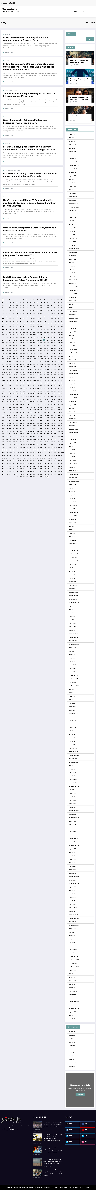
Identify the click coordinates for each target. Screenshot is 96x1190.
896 (51, 431)
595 (7, 388)
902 (10, 434)
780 (24, 415)
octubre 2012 (73, 641)
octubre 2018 (73, 398)
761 (20, 412)
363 (13, 353)
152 (31, 321)
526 (17, 378)
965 (41, 442)
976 (17, 445)
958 (17, 442)
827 (62, 420)
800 (31, 418)
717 (55, 404)
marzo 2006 (72, 866)
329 (20, 348)
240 (24, 335)
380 (10, 356)
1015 (27, 450)
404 (31, 359)
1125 (34, 466)
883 (7, 431)
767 (41, 412)
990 (3, 447)
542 (10, 380)
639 (34, 394)
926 (31, 436)
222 (24, 332)
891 (34, 431)
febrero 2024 (73, 238)
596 (10, 388)
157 (48, 321)
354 (44, 351)
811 (6, 420)
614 (10, 391)
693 (34, 402)
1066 (17, 458)
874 (38, 428)
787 (48, 415)
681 (55, 399)
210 (44, 329)
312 (24, 345)
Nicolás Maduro (16, 170)
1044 (3, 455)
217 (7, 332)
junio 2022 (72, 308)
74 (10, 311)
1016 (31, 450)
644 (51, 394)
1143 (34, 469)
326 (10, 348)
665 (62, 396)
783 (34, 415)
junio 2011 (71, 693)
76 (17, 311)
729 (34, 407)
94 (17, 313)
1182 (44, 474)
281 (41, 340)
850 (17, 426)
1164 (44, 471)
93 (13, 313)
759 (13, 412)
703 (7, 404)
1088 (31, 461)
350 (31, 351)
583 (27, 386)
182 (10, 327)
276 (24, 340)
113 (20, 316)
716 (51, 404)
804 (44, 418)
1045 (7, 455)
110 (10, 316)
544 (17, 380)
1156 (17, 471)
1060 (58, 455)
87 (55, 311)
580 (17, 386)
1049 (20, 455)
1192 (31, 477)
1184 (51, 474)
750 (44, 410)
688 (17, 402)
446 (51, 364)
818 (31, 420)
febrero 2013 (72, 627)
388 (38, 356)
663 (55, 396)
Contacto (82, 11)
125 (62, 316)
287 (62, 340)
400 (17, 359)
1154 (10, 471)
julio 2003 (71, 974)
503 (62, 372)
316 (38, 345)
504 (3, 375)
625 (48, 391)
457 (27, 367)
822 (44, 420)
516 (44, 375)
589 (48, 386)
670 (17, 399)
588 (44, 386)
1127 (41, 466)
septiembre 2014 (74, 561)
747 (34, 410)
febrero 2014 (73, 585)
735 (55, 407)
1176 (24, 474)
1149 (55, 469)
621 (34, 391)
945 (34, 439)
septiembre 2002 (74, 1008)
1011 (13, 450)
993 (13, 447)
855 (34, 426)
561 (13, 383)
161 (61, 321)
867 (13, 428)
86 (51, 311)
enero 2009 (72, 783)
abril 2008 (72, 797)
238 (17, 335)
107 (62, 313)
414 (3, 361)
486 (3, 372)
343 (7, 351)
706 (17, 404)
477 (34, 369)
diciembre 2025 (73, 162)
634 (17, 394)
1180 (38, 474)
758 (10, 412)
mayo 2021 (72, 342)
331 (27, 348)
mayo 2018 (72, 412)
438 (24, 364)
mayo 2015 (72, 533)
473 (20, 369)
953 (62, 439)
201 (13, 329)
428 (51, 361)
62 (30, 308)
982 (38, 445)
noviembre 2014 (74, 554)
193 (48, 327)
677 (41, 399)
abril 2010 (72, 741)
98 (30, 313)
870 (24, 428)
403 (27, 359)
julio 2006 (72, 852)
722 (10, 407)
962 (31, 442)
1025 (62, 450)
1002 (44, 447)
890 (31, 431)
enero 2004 (72, 953)
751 (48, 410)
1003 (48, 447)
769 (48, 412)
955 (7, 442)
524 (10, 378)
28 (37, 302)
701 (62, 402)
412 (58, 359)
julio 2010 (71, 731)
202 (17, 329)
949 (48, 439)
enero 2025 (72, 200)
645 (55, 394)
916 (58, 434)
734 (51, 407)
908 (31, 434)
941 (20, 439)
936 (3, 439)
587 (41, 386)
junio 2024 (72, 224)
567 (34, 383)
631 (7, 394)
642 (44, 394)
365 (20, 353)
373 (48, 353)
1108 (38, 463)
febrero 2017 (73, 464)
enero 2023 (72, 283)
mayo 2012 (72, 658)
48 (44, 305)
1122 (24, 466)
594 (3, 388)
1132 (58, 466)
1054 (38, 455)
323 (62, 345)
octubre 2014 (73, 557)
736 (58, 407)
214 (58, 329)
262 (38, 337)
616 (17, 391)
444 (44, 364)
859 (48, 426)
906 (24, 434)
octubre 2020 (73, 349)
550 (38, 380)
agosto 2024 (72, 217)
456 (24, 367)
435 (13, 364)
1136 (10, 469)
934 (58, 436)
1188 (17, 477)
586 (38, 386)
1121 (20, 466)
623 (41, 391)
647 (62, 394)
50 (51, 305)
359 (62, 351)
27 (34, 302)
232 (58, 332)
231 (55, 332)
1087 (27, 461)
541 (7, 380)
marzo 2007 (72, 828)
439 (27, 364)
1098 (3, 463)
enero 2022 (72, 315)
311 (20, 345)
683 (62, 399)
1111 (48, 463)
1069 (27, 458)
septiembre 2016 (74, 481)
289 (7, 343)
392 (51, 356)
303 (55, 343)
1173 (13, 474)
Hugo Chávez (8, 170)
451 (7, 367)
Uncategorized (73, 1063)
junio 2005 (72, 894)
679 (48, 399)
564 (24, 383)
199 (7, 329)
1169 (62, 471)
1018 (38, 450)
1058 (51, 455)
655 (27, 396)
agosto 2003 (72, 970)
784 (38, 415)
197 (62, 327)
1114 (58, 463)
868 (17, 428)
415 (7, 361)
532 (38, 378)
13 (47, 300)
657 (34, 396)
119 (41, 316)
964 (38, 442)
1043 (62, 453)
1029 (13, 453)
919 (7, 436)
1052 (31, 455)
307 (7, 345)
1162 (38, 471)
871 (27, 428)
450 (3, 367)
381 (13, 356)
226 (38, 332)
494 (31, 372)
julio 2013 (71, 609)
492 (24, 372)
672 (24, 399)
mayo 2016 (72, 495)
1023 (55, 450)
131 (20, 319)
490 (17, 372)
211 (48, 329)
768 (44, 412)
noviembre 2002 (74, 1001)
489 (13, 372)
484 (58, 369)
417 (13, 361)
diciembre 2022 (73, 287)
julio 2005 (72, 890)
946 (38, 439)
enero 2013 (72, 630)
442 (38, 364)
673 (27, 399)
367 (27, 353)
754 (58, 410)
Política (71, 1059)
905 (20, 434)
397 (7, 359)
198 (3, 329)
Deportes (72, 1042)
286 (58, 340)
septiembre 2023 (74, 255)
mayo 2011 (72, 696)
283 (48, 340)
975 (13, 445)
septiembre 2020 (74, 353)
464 (51, 367)
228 (44, 332)
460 (38, 367)
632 (10, 394)
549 (34, 380)
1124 (31, 466)
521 (62, 375)
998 (31, 447)
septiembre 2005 (74, 883)
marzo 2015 (72, 540)
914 (51, 434)
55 (6, 308)
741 (13, 410)
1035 (34, 453)
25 (27, 302)
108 (3, 316)
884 (10, 431)
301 (48, 343)
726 (24, 407)
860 (51, 426)
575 (62, 383)
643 (48, 394)
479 (41, 369)
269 (62, 337)
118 (37, 316)
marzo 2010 (72, 745)
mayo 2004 (72, 939)
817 (27, 420)
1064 (10, 458)
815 (20, 420)
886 (17, 431)
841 (48, 423)
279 (34, 340)
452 (10, 367)
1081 (7, 461)
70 (58, 308)
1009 (7, 450)
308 (10, 345)
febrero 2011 (72, 707)
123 (55, 316)
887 (20, 431)
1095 (55, 461)
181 (6, 327)
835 (27, 423)
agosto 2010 (72, 727)
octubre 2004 (73, 922)
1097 (62, 461)
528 (24, 378)
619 (27, 391)
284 (51, 340)
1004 (51, 447)
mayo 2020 (72, 360)
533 (41, 378)
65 (41, 308)
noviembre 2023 (74, 249)
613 (7, 391)
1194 (38, 477)
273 (13, 340)
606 (44, 388)
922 (17, 436)
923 (20, 436)
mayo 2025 (72, 186)
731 (41, 407)
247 (48, 335)
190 (38, 327)
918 (3, 436)
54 (3, 308)
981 (34, 445)
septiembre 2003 (74, 967)
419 (20, 361)
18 (2, 302)
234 (3, 335)
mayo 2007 (72, 824)
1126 (38, 466)
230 (51, 332)
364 (17, 353)
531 (34, 378)
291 (13, 343)
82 (37, 311)
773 (62, 412)
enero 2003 (72, 994)
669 (13, 399)
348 (24, 351)
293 (20, 343)
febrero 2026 (73, 155)
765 (34, 412)
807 (55, 418)
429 (55, 361)
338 (51, 348)
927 (34, 436)
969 (55, 442)
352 (38, 351)
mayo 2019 (72, 384)
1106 (31, 463)
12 (44, 300)
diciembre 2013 (73, 592)
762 (24, 412)
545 (20, 380)
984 (44, 445)
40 (17, 305)
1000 (38, 447)
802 (38, 418)
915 (55, 434)
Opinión (71, 1052)
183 (13, 327)
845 (62, 423)
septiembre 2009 (74, 762)
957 (13, 442)
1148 (51, 469)
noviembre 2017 (73, 432)
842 (51, 423)
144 (3, 321)
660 (44, 396)
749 (41, 410)
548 (31, 380)
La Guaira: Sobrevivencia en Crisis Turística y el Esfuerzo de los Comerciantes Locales (53, 1161)
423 (34, 361)
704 (10, 404)
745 (27, 410)
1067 (20, 458)
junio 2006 (72, 856)
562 (17, 383)
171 (34, 324)
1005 (55, 447)
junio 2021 (72, 339)
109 (7, 316)
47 (41, 305)
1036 (38, 453)
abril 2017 (72, 457)
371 (41, 353)
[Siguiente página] (47, 476)
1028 (10, 453)
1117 (7, 466)
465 (55, 367)
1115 (62, 463)
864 (3, 428)
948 (44, 439)
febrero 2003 (73, 991)
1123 (27, 466)
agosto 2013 (72, 606)
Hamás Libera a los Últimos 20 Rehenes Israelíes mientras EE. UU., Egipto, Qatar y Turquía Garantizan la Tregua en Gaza (29, 203)
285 (55, 340)
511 (27, 375)
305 (62, 343)
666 (3, 399)
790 (58, 415)
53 (61, 305)
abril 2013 (72, 620)
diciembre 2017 (73, 429)
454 (17, 367)
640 (38, 394)
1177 (27, 474)
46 (37, 305)
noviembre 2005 (74, 877)
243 (34, 335)
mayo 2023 (72, 269)
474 (24, 369)
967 (48, 442)
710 (31, 404)
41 (20, 305)
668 (10, 399)
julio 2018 (71, 408)
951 (55, 439)
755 (62, 410)
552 (44, 380)
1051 (27, 455)
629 (62, 391)
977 (20, 445)
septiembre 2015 (74, 519)
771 (55, 412)
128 (10, 319)
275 (20, 340)
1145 (41, 469)
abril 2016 (72, 498)
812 (10, 420)
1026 (3, 453)
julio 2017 (71, 446)
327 (13, 348)
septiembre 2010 (74, 724)
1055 (41, 455)
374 (51, 353)
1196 (44, 477)
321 (55, 345)
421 (27, 361)
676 (38, 399)
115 (27, 316)
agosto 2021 (72, 332)
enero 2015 (72, 547)
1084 (17, 461)
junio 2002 (72, 1019)
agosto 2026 (72, 134)
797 (20, 418)
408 (44, 359)
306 (3, 345)
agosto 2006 (72, 849)
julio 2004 (72, 932)
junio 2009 (72, 769)
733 (48, 407)
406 (38, 359)
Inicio (75, 11)
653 (20, 396)
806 (51, 418)
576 (3, 386)
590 (51, 386)
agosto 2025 (72, 176)
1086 (24, 461)
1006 (58, 447)
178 (58, 324)
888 (24, 431)
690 (24, 402)
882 (3, 431)
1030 (17, 453)
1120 (17, 466)
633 (13, 394)
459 (34, 367)
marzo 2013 (72, 623)
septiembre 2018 (74, 401)
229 (48, 332)
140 (51, 319)
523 (7, 378)
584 (31, 386)
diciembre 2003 (73, 956)
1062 (3, 458)
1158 (24, 471)
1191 (27, 477)
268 (58, 337)
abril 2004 (72, 942)
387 (34, 356)
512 (31, 375)
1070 (31, 458)
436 (17, 364)
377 (62, 353)
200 (10, 329)
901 (7, 434)
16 (58, 300)
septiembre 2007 (74, 818)
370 (38, 353)
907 (27, 434)
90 (3, 313)
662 (51, 396)
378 (3, 356)
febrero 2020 (73, 370)
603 (34, 388)
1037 (41, 453)
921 (13, 436)
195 (55, 327)
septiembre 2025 (74, 172)
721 (7, 407)
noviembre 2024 (74, 207)
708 (24, 404)
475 (27, 369)
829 (7, 423)
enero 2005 (72, 911)
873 (34, 428)
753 (55, 410)
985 (48, 445)
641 (41, 394)
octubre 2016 (73, 478)
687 (13, 402)
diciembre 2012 (73, 634)
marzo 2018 (72, 419)
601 (27, 388)
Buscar (71, 34)
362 (10, 353)
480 (44, 369)
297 (34, 343)
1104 (24, 463)
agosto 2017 (72, 443)
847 (7, 426)
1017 (34, 450)
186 (24, 327)
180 (3, 327)
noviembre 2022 (74, 290)
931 (48, 436)
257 (20, 337)
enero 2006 (72, 873)
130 (17, 319)
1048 (17, 455)
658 (38, 396)
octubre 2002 (73, 1005)
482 (51, 369)
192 (44, 327)
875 (41, 428)
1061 (62, 455)
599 (20, 388)
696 (44, 402)
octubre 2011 (72, 682)
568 (38, 383)
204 (24, 329)
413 (62, 359)
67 (48, 308)
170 (31, 324)
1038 (44, 453)
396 (3, 359)
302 (51, 343)
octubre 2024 (73, 210)
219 (13, 332)
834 (24, 423)
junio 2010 (72, 734)
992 (10, 447)
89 (61, 311)
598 (17, 388)
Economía (72, 1045)
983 (41, 445)
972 (3, 445)
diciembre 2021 (73, 318)
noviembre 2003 (74, 960)
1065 (13, 458)
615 (13, 391)
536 (51, 378)
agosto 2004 (73, 929)
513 (34, 375)
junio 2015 (72, 530)
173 (41, 324)
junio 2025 (72, 183)
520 (58, 375)
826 (58, 420)
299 (41, 343)
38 (10, 305)
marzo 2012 (72, 665)
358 (58, 351)
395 (62, 356)
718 (58, 404)
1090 (38, 461)
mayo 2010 (72, 738)
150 (24, 321)
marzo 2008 (72, 800)
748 (38, 410)
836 (31, 423)
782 (31, 415)
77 (20, 311)
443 (41, 364)
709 (27, 404)
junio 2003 (72, 977)
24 (24, 302)
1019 (41, 450)
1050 (24, 455)
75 (13, 311)
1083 (13, 461)
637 (27, 394)
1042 (58, 453)
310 (17, 345)
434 (10, 364)
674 (31, 399)
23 (20, 302)
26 (30, 302)
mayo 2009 (72, 772)
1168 (58, 471)
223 (27, 332)
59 (20, 308)
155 (41, 321)
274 (17, 340)
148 (17, 321)
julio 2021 (71, 335)
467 (62, 367)
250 (58, 335)
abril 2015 (72, 537)
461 (41, 367)
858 (44, 426)
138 (44, 319)
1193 (34, 477)
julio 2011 (71, 689)
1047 (13, 455)
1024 (58, 450)
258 (24, 337)
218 (10, 332)
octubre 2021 (73, 325)
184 (17, 327)
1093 (48, 461)
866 (10, 428)
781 (27, 415)
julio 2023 (71, 262)
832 (17, 423)
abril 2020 (72, 363)
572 (51, 383)
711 (34, 404)
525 (13, 378)
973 (7, 445)
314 (31, 345)
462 (44, 367)
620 (31, 391)
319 (48, 345)
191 (41, 327)
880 (58, 428)
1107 (34, 463)
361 (7, 353)
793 (7, 418)
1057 (48, 455)
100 (38, 313)
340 (58, 348)
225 (34, 332)
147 (13, 321)
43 (27, 305)
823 (48, 420)
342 (3, 351)
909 (34, 434)
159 (55, 321)
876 (44, 428)
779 (20, 415)
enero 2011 (72, 710)
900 (3, 434)
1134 (3, 469)
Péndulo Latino (10, 9)
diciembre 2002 (73, 998)
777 (13, 415)
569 (41, 383)
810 (3, 420)
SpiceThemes (85, 1187)
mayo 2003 (72, 981)
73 (6, 311)
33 (54, 302)
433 (7, 364)
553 (48, 380)
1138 (17, 469)
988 (58, 445)
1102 (17, 463)
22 (16, 302)
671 (20, 399)
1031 (20, 453)
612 (3, 391)
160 (58, 321)
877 (48, 428)
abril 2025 (72, 190)
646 (58, 394)
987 (55, 445)
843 (55, 423)
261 (34, 337)
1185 (55, 474)
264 (44, 337)
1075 (48, 458)
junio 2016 (72, 491)
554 (51, 380)
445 (48, 364)
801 (34, 418)
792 (3, 418)
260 (31, 337)
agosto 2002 (72, 1012)
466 (58, 367)
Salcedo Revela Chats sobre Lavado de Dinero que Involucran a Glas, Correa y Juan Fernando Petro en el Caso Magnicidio (79, 117)
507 (13, 375)
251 (62, 335)
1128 (44, 466)
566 (31, 383)
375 (55, 353)
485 (62, 369)
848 (10, 426)
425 (41, 361)
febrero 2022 (73, 311)
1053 (34, 455)
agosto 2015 (72, 523)
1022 (51, 450)
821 (41, 420)
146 (10, 321)
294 (24, 343)
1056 (44, 455)
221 (20, 332)
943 (27, 439)
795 (13, 418)
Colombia (72, 1035)
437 (20, 364)
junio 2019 (72, 380)
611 (61, 388)
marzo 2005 (72, 904)
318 (44, 345)
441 (34, 364)
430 (58, 361)
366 (24, 353)
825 (55, 420)
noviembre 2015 (73, 512)
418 (17, 361)
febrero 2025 (73, 197)
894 (44, 431)
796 (17, 418)
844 (58, 423)
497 (41, 372)
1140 (24, 469)
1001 (41, 447)
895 (48, 431)
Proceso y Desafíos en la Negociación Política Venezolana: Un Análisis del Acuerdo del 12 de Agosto (79, 61)
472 (17, 369)
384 (24, 356)
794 (10, 418)
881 (62, 428)
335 (41, 348)
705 (13, 404)
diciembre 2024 (73, 204)
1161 (34, 471)
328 (17, 348)
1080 (3, 461)
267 (55, 337)
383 (20, 356)
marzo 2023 (72, 276)
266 (51, 337)
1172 (10, 474)
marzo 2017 (72, 460)
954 (3, 442)
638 (31, 394)
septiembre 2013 (74, 602)
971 (62, 442)
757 (7, 412)
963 (34, 442)
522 (3, 378)
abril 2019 (72, 387)
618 (24, 391)
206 (31, 329)
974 (10, 445)
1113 (55, 463)
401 (20, 359)
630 (3, 394)
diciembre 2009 (73, 752)
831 (13, 423)
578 (10, 386)
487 (7, 372)
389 (41, 356)
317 (41, 345)
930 (44, 436)
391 (48, 356)
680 (51, 399)
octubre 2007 (73, 814)
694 (38, 402)
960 (24, 442)
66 (44, 308)
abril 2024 (72, 231)
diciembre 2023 (73, 245)
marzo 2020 (72, 367)
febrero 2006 (73, 870)
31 (47, 302)
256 (17, 337)
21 (13, 302)
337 (48, 348)
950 (51, 439)
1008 (3, 450)
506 (10, 375)
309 (13, 345)
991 (7, 447)
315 (34, 345)
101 (41, 313)
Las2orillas (7, 34)
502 (58, 372)
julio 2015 (71, 526)
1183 (48, 474)
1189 (20, 477)
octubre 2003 (73, 963)
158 (51, 321)
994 (17, 447)
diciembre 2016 (73, 471)
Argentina (72, 1032)
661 (48, 396)
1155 (13, 471)
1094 (51, 461)
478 (38, 369)
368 (31, 353)
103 (48, 313)
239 (20, 335)
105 (55, 313)
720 (3, 407)
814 (17, 420)
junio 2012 (72, 654)
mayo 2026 (72, 144)
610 (58, 388)
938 (10, 439)
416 (10, 361)
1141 (27, 469)
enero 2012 (72, 672)
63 (34, 308)
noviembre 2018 (73, 394)
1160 (31, 471)
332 (31, 348)
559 (7, 383)
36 (3, 305)
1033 (27, 453)
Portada (88, 22)
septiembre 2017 (74, 439)
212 (51, 329)
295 (27, 343)
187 (27, 327)
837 (34, 423)
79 (27, 311)
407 (41, 359)
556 (58, 380)
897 (55, 431)
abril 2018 (72, 415)
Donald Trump (8, 60)
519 (55, 375)
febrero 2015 (73, 543)
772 (58, 412)
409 (48, 359)
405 (34, 359)
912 (44, 434)
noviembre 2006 (74, 838)
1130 (51, 466)
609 (55, 388)
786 (44, 415)
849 (13, 426)
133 (27, 319)
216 (3, 332)
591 (55, 386)
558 (3, 383)
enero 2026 (72, 158)
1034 (31, 453)
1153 (7, 471)
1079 (62, 458)
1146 (44, 469)
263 (41, 337)
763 (27, 412)
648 (3, 396)
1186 (58, 474)
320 (51, 345)
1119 (13, 466)
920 (10, 436)
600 (24, 388)
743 (20, 410)
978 (24, 445)
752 (51, 410)
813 (13, 420)
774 (3, 415)
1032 (24, 453)
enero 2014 (72, 589)
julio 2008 (72, 790)
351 (34, 351)
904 (17, 434)
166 (17, 324)
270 (3, 340)
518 (51, 375)
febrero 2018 (73, 422)
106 (58, 313)
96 (23, 313)
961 (27, 442)
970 (58, 442)
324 (3, 348)
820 (38, 420)
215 (62, 329)
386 (31, 356)
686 (10, 402)
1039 (48, 453)
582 (24, 386)
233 (62, 332)
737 (62, 407)
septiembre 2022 (74, 297)
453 (13, 367)
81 (33, 311)
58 (17, 308)
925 (27, 436)
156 (44, 321)
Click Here (80, 1094)
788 (51, 415)
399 (13, 359)
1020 (44, 450)
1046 (10, 455)
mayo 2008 (72, 793)
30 (44, 302)
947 (41, 439)
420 (24, 361)
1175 (20, 474)
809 (62, 418)
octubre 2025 (73, 169)
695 (41, 402)
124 (58, 316)
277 (27, 340)
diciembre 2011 (73, 675)
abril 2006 (72, 863)
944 (31, 439)
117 (34, 316)
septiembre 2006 (74, 845)
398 (10, 359)
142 (58, 319)
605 (41, 388)
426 (44, 361)
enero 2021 (72, 346)
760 (17, 412)
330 (24, 348)
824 (51, 420)
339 (55, 348)
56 (10, 308)
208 (38, 329)
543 (13, 380)
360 (3, 353)
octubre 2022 (73, 294)
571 (48, 383)
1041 (55, 453)
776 (10, 415)
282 (44, 340)
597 (13, 388)
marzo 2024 (72, 235)
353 (41, 351)
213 (55, 329)
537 (55, 378)
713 (41, 404)
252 (3, 337)
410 (51, 359)
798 (24, 418)
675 (34, 399)
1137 (13, 469)
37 (6, 305)
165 (13, 324)
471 (13, 369)
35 (61, 302)
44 (31, 305)
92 (10, 313)
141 (55, 319)
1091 (41, 461)
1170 (3, 474)
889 (27, 431)
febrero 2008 (73, 804)
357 (55, 351)
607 (48, 388)
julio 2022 (71, 304)
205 (27, 329)
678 (44, 399)
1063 (7, 458)
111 (13, 316)
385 (27, 356)
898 (58, 431)
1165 (48, 471)
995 (20, 447)
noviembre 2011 (73, 679)
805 (48, 418)
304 (58, 343)
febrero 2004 (73, 949)
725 (20, 407)
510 (24, 375)
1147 (48, 469)
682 (58, 399)
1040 (51, 453)
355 (48, 351)
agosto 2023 (72, 259)
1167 (55, 471)
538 (58, 378)
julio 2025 (71, 179)
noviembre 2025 (74, 165)
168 (24, 324)
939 (13, 439)
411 (55, 359)
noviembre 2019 (73, 374)
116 (30, 316)
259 (27, 337)
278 (31, 340)
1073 (41, 458)
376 (58, 353)
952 (58, 439)
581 (20, 386)
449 (62, 364)
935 (62, 436)
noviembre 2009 (74, 755)
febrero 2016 (73, 505)
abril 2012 (72, 661)
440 (31, 364)
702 (3, 404)
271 (7, 340)
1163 (41, 471)
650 (10, 396)
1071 (34, 458)
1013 (20, 450)
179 (62, 324)
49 (48, 305)
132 (24, 319)
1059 (55, 455)
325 (7, 348)
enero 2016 (72, 509)
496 (38, 372)
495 (34, 372)
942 (24, 439)
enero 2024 (72, 242)
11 (40, 300)
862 (58, 426)
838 (38, 423)
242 (31, 335)
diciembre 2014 (73, 550)
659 (41, 396)
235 (7, 335)
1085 (20, 461)
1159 (27, 471)
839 (41, 423)
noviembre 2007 (74, 811)
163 (7, 324)
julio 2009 (71, 766)
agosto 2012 (72, 648)
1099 (7, 463)
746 (31, 410)
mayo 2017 (72, 453)
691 (27, 402)
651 (13, 396)
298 (38, 343)
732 (44, 407)
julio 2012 (71, 651)
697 (48, 402)
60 (24, 308)
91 (6, 313)
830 (10, 423)
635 (20, 394)
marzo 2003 (72, 988)
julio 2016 (71, 488)
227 (41, 332)
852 (24, 426)
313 (27, 345)
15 (54, 300)
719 (62, 404)
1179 (34, 474)
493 (27, 372)
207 (34, 329)
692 (31, 402)
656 (31, 396)
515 (41, 375)
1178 (31, 474)
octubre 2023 (73, 252)
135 (34, 319)
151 (27, 321)
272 (10, 340)
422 (31, 361)
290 (10, 343)
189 (34, 327)
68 (51, 308)
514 (38, 375)
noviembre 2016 (73, 474)
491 (20, 372)
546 (24, 380)
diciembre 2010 (73, 713)
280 (38, 340)
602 (31, 388)
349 (27, 351)
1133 (62, 466)
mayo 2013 (72, 616)
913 (48, 434)
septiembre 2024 (74, 214)
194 (51, 327)
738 (3, 410)
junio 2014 (72, 571)
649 (7, 396)
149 (20, 321)
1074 (44, 458)
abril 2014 (72, 578)
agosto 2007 (72, 821)
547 (27, 380)
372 (44, 353)
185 (20, 327)
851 (20, 426)
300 (44, 343)
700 (58, 402)
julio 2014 (71, 568)
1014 (24, 450)
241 (27, 335)
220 (17, 332)
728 (31, 407)
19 (6, 302)
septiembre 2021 (74, 328)
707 (20, 404)
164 (10, 324)
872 (31, 428)
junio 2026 (72, 141)
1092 (44, 461)
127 (7, 319)
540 (3, 380)
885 (13, 431)
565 (27, 383)
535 (48, 378)
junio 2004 (72, 935)
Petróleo (71, 1056)
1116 (3, 466)
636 (24, 394)
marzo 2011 (72, 703)
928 (38, 436)
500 (51, 372)
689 (20, 402)
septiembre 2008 (74, 786)
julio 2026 (71, 138)
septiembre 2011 (74, 686)
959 (20, 442)
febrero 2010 (73, 748)
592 (58, 386)
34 (58, 302)
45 (34, 305)
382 (17, 356)
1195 (41, 477)
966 (44, 442)
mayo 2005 (72, 897)
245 (41, 335)
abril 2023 (72, 273)
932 (51, 436)
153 (34, 321)
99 (34, 313)
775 (7, 415)
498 (44, 372)
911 (41, 434)
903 (13, 434)
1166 (51, 471)
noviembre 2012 (73, 637)
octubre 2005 (73, 880)
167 (20, 324)
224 (31, 332)
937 (7, 439)
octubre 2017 (73, 436)
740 (10, 410)
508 (17, 375)
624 (44, 391)
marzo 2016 (72, 502)
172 (38, 324)
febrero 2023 (73, 280)
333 (34, 348)
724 (17, 407)
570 (44, 383)
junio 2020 (72, 356)
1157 (20, 471)
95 (20, 313)
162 (3, 324)
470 (10, 369)
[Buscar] (91, 11)
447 (55, 364)
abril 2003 (72, 984)
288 (3, 343)
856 (38, 426)
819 (34, 420)
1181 (41, 474)
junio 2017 (72, 450)
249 (55, 335)
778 (17, 415)
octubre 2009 (73, 759)
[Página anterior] (2, 299)
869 (20, 428)
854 (31, 426)
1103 (20, 463)
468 (3, 369)
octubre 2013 (73, 599)
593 (62, 386)
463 (48, 367)
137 (41, 319)
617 (20, 391)
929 (41, 436)
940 (17, 439)
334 (38, 348)
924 (24, 436)
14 (51, 300)
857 (41, 426)
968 (51, 442)
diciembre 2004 (73, 915)
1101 (13, 463)
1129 (48, 466)
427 (48, 361)
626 (51, 391)
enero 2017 (72, 467)
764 (31, 412)
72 (3, 311)
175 (48, 324)
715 (48, 404)
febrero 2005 (73, 908)
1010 (10, 450)
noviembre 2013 (73, 596)
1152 (3, 471)
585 (34, 386)
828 (3, 423)
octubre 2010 (73, 720)
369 (34, 353)
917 (62, 434)
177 (55, 324)
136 (38, 319)
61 (27, 308)
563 (20, 383)
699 (55, 402)
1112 (51, 463)
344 (10, 351)
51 (54, 305)
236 (10, 335)
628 (58, 391)
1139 (20, 469)
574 (58, 383)
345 (13, 351)
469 (7, 369)
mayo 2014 (72, 575)
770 (51, 412)
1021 (48, 450)
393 (55, 356)
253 (7, 337)
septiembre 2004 (74, 925)
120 (44, 316)
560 (10, 383)
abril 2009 (72, 776)
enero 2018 (72, 426)
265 (48, 337)
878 (51, 428)
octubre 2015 (73, 516)
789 (55, 415)
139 (48, 319)
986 (51, 445)
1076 (51, 458)
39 (13, 305)
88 (58, 311)
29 (41, 302)
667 (7, 399)
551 (41, 380)
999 (34, 447)
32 (51, 302)
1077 (55, 458)
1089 (34, 461)
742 (17, 410)
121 (48, 316)
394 (58, 356)
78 (24, 311)
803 (41, 418)
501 (55, 372)
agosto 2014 (72, 564)
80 (30, 311)
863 (62, 426)
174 (44, 324)
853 (27, 426)
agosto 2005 (72, 887)
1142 (31, 469)
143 (62, 319)
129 (13, 319)
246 (44, 335)
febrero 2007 (73, 831)
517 (48, 375)
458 (31, 367)
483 (55, 369)
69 (55, 308)
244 (38, 335)
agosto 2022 (72, 301)
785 (41, 415)
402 (24, 359)
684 (3, 402)
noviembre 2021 (73, 321)
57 (13, 308)
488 (10, 372)
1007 (62, 447)
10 (37, 300)
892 (38, 431)
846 (3, 426)
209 (41, 329)
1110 (44, 463)
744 (24, 410)
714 (44, 404)
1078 (58, 458)
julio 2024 (72, 221)
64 (37, 308)
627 (55, 391)
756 (3, 412)
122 (51, 316)
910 (38, 434)
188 (31, 327)
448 (58, 364)
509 (20, 375)
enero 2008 (72, 807)
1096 (58, 461)
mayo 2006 (72, 859)
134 (31, 319)
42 (24, 305)
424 (38, 361)
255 (13, 337)
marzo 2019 (72, 391)
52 (58, 305)
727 (27, 407)
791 (62, 415)
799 (27, 418)
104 (51, 313)
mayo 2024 (72, 228)
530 (31, 378)
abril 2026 (72, 148)
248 (51, 335)
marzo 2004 (72, 946)
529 (27, 378)
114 (24, 316)
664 (58, 396)
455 (20, 367)
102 (44, 313)
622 (38, 391)
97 (27, 313)
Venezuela (72, 1066)
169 (27, 324)
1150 (58, 469)
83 (41, 311)
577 (7, 386)
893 (41, 431)
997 (27, 447)
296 (31, 343)
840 (44, 423)
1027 (7, 453)
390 (44, 356)
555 (55, 380)
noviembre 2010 (73, 717)
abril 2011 (71, 700)
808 (58, 418)
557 (62, 380)
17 (61, 300)
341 (62, 348)
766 (38, 412)
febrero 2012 (72, 668)
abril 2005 (72, 901)
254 (10, 337)
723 (13, 407)
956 (10, 442)
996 (24, 447)
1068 (24, 458)
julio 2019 (71, 377)
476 (31, 369)
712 (38, 404)
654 (24, 396)
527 (20, 378)
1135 (7, 469)
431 (62, 361)
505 (7, 375)
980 (31, 445)
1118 (10, 466)
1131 (55, 466)
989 (62, 445)
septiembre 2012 (74, 644)
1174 (17, 474)
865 (7, 428)
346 (17, 351)
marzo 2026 (72, 151)
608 (51, 388)
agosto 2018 (72, 405)
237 (13, 335)
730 (38, 407)
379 (7, 356)
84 (44, 311)
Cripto (71, 1038)
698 (51, 402)
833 (20, 423)
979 (27, 445)
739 (7, 410)
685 (7, 402)
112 (17, 316)
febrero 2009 (73, 779)
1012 (17, 450)
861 (55, 426)
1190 (24, 477)
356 (51, 351)
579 (13, 386)
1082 (10, 461)
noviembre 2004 (74, 918)
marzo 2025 (72, 193)
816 (24, 420)
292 (17, 343)
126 (3, 319)
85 (48, 311)
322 (58, 345)
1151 (62, 469)
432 (3, 364)
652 (17, 396)
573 (55, 383)
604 (38, 388)
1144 (38, 469)
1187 (62, 474)
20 (10, 302)
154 (38, 321)
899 (62, 431)
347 (20, 351)
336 (44, 348)
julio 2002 (71, 1015)
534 (44, 378)
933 (55, 436)
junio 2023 (72, 266)
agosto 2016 (72, 485)
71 (61, 308)
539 (62, 378)
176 (51, 324)
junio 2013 (72, 613)
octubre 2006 (73, 842)
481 (48, 369)
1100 (10, 463)
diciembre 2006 (73, 835)
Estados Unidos (73, 1049)
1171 (7, 474)
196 (58, 327)
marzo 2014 (72, 582)
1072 (38, 458)
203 (20, 329)
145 (7, 321)
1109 (41, 463)
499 (48, 372)
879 (55, 428)
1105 (27, 463)
